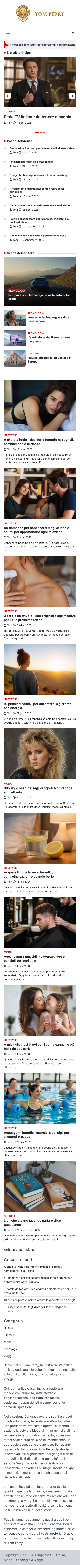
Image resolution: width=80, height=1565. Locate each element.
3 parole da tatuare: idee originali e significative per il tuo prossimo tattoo (40, 618)
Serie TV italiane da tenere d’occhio (37, 116)
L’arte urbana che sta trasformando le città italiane (40, 205)
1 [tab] (37, 132)
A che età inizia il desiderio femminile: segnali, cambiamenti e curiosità (39, 442)
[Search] (73, 33)
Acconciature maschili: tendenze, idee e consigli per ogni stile (34, 959)
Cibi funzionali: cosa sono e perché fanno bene (38, 235)
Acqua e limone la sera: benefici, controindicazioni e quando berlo (29, 874)
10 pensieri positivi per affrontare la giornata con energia (39, 1300)
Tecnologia (17, 290)
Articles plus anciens (19, 1249)
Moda (8, 783)
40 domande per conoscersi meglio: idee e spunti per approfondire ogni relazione (36, 530)
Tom (15, 152)
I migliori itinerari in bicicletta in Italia (31, 161)
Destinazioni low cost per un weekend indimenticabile (42, 148)
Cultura (9, 111)
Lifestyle (10, 435)
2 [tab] (41, 132)
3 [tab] (44, 132)
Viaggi (8, 1356)
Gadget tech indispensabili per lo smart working (38, 175)
